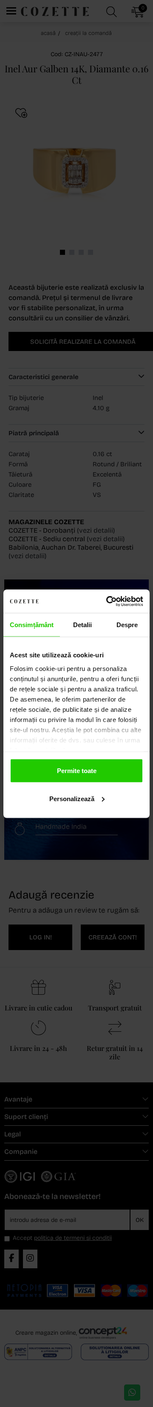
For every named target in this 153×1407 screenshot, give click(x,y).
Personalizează (71, 798)
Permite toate (76, 770)
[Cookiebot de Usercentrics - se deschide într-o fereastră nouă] (108, 601)
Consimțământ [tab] (32, 624)
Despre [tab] (127, 624)
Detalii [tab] (82, 624)
